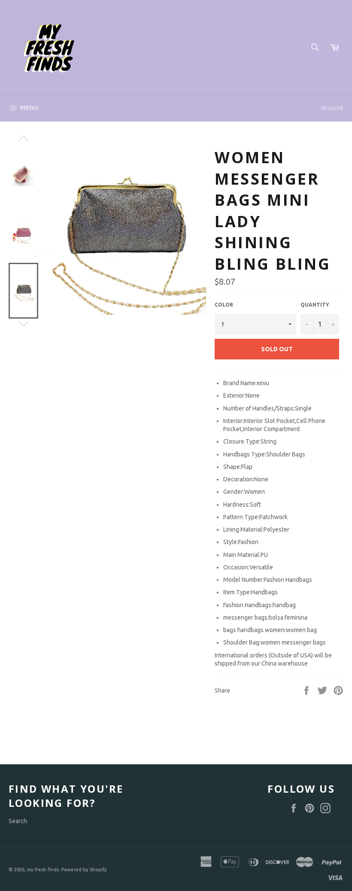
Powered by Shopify (84, 869)
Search (18, 821)
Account (332, 107)
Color (224, 304)
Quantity (314, 304)
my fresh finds (43, 869)
